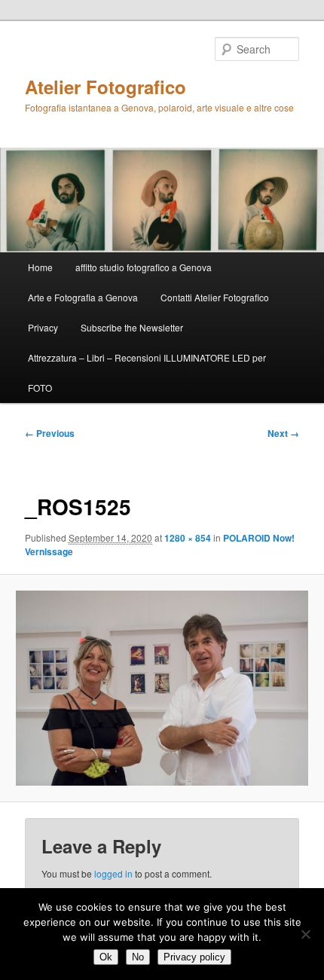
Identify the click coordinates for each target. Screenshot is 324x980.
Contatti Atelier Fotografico (214, 297)
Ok (105, 957)
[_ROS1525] (161, 688)
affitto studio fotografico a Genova (143, 267)
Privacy (43, 327)
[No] (305, 934)
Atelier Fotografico (105, 86)
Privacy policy (194, 957)
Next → (283, 433)
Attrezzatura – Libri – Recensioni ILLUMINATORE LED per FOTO (147, 372)
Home (40, 267)
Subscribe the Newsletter (132, 327)
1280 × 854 (187, 538)
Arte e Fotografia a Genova (83, 297)
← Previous (50, 433)
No (138, 957)
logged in (113, 873)
